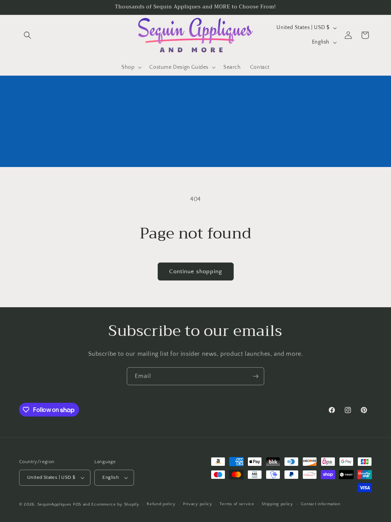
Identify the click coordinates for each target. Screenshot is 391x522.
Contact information (321, 504)
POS (77, 504)
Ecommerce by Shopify (115, 504)
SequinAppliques (54, 504)
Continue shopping (195, 271)
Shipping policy (277, 504)
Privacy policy (197, 504)
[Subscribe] (255, 376)
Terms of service (237, 504)
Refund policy (161, 504)
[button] (27, 35)
